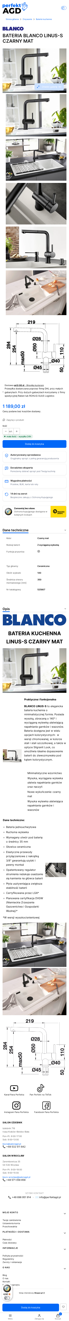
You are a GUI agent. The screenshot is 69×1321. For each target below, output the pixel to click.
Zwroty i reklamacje (12, 1262)
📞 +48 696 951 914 (19, 1197)
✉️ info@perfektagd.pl (48, 1197)
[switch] (7, 1298)
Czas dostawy (10, 1242)
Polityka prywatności (13, 1255)
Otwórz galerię (52, 86)
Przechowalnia (10, 1226)
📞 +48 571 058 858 (14, 1179)
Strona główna (12, 19)
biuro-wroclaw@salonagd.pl (16, 1177)
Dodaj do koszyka (34, 444)
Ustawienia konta (11, 1223)
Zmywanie (27, 19)
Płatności (7, 1239)
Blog (5, 1275)
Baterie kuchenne (44, 19)
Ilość (5, 426)
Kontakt (6, 1281)
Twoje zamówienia (12, 1220)
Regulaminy (8, 1259)
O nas (5, 1278)
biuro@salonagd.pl (12, 1144)
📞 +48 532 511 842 (14, 1146)
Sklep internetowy (31, 1293)
